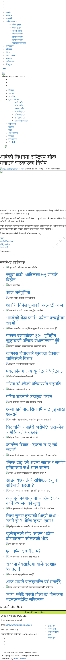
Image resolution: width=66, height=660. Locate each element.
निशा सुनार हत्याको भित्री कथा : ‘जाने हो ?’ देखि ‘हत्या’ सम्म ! (32, 518)
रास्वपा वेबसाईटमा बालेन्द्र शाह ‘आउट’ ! (31, 566)
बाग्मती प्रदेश (17, 30)
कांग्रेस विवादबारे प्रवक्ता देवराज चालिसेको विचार (32, 355)
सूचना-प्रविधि (53, 631)
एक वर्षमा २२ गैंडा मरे (23, 551)
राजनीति (9, 18)
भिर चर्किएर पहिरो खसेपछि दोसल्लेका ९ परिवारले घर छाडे (35, 429)
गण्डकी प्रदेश (17, 33)
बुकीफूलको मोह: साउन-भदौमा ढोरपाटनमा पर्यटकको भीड (30, 536)
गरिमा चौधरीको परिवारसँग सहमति (33, 383)
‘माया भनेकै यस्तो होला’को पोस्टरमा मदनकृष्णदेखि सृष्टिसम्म (34, 596)
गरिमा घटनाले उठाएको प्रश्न (29, 396)
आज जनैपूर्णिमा (18, 292)
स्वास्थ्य (9, 58)
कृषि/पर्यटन (10, 61)
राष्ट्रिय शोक (5, 244)
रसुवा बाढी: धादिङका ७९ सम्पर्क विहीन (32, 277)
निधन (2, 238)
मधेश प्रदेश (16, 27)
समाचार (9, 15)
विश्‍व (8, 52)
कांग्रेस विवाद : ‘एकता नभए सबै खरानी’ (31, 447)
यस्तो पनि (51, 637)
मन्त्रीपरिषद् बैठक (6, 241)
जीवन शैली (52, 628)
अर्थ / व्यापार (11, 55)
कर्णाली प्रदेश (17, 39)
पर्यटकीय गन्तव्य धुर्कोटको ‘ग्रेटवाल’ (35, 371)
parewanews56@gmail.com (19, 624)
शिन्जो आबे (4, 247)
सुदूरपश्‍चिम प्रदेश (19, 42)
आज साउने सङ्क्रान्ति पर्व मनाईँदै (33, 581)
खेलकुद (9, 49)
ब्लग (49, 634)
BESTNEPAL (20, 658)
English (9, 64)
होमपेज (8, 12)
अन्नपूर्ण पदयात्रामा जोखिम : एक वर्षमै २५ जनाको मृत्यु (32, 500)
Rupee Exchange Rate (34, 612)
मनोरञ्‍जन (10, 45)
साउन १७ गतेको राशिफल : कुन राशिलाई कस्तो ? (31, 482)
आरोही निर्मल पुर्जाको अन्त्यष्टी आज (34, 305)
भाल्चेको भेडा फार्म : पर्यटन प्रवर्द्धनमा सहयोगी (35, 320)
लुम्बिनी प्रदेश (17, 36)
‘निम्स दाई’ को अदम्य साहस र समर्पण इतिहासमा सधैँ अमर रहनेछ (35, 465)
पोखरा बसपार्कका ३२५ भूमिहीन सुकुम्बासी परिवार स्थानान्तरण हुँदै (32, 338)
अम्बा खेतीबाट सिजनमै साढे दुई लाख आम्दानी (35, 411)
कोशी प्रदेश (16, 24)
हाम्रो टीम (51, 625)
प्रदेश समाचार (11, 21)
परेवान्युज (20, 168)
